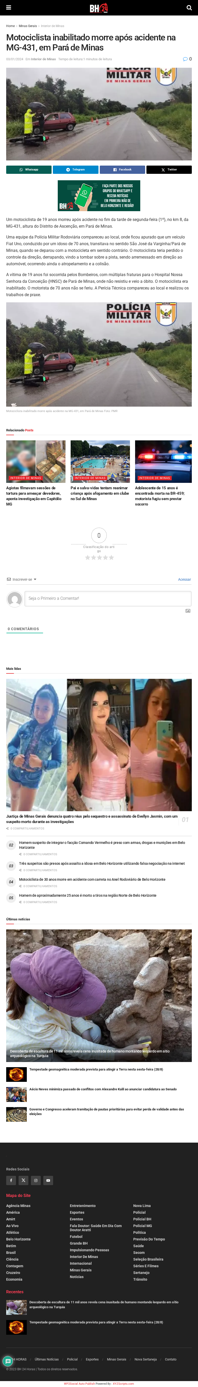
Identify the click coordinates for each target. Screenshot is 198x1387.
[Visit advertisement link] (99, 195)
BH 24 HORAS (16, 1359)
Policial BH (142, 1219)
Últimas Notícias (47, 1359)
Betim (11, 1246)
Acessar (184, 579)
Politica (139, 1232)
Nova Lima (142, 1206)
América (13, 1212)
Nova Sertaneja (146, 1359)
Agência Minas (18, 1206)
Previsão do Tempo (149, 1239)
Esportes (77, 1212)
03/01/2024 (14, 59)
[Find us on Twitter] (23, 1180)
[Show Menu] (8, 7)
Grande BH (79, 1243)
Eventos (76, 1219)
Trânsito (140, 1279)
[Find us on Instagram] (36, 1180)
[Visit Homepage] (99, 8)
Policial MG (142, 1226)
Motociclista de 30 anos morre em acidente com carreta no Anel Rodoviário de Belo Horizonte (92, 879)
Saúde (138, 1246)
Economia (14, 1279)
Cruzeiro (13, 1273)
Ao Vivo (12, 1226)
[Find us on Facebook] (11, 1180)
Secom (139, 1253)
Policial (139, 1212)
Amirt (10, 1219)
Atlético (12, 1232)
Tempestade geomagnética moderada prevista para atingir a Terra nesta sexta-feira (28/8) (96, 1069)
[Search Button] (189, 7)
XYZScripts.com (123, 1383)
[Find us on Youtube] (48, 1180)
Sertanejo (141, 1273)
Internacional (81, 1263)
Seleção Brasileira (148, 1259)
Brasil (11, 1253)
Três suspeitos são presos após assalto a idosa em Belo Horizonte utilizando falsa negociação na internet (102, 863)
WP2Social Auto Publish (79, 1383)
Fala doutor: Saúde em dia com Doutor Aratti (96, 1228)
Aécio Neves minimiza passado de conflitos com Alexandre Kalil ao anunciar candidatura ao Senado (103, 1089)
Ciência (12, 1259)
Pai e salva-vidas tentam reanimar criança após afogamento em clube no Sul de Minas (100, 493)
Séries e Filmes (146, 1266)
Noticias (77, 1277)
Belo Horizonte (18, 1239)
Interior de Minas (52, 26)
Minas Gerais (28, 26)
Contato (170, 1359)
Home (10, 26)
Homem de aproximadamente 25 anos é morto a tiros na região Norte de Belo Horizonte (87, 895)
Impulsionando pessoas (89, 1250)
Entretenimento (83, 1206)
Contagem (14, 1266)
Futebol (76, 1237)
